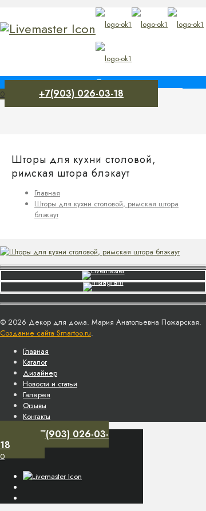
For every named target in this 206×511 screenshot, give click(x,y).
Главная (47, 192)
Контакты (36, 416)
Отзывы (34, 405)
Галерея (36, 394)
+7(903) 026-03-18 (81, 93)
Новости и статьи (50, 383)
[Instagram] (48, 28)
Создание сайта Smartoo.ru (45, 333)
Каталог (35, 362)
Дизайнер (40, 373)
